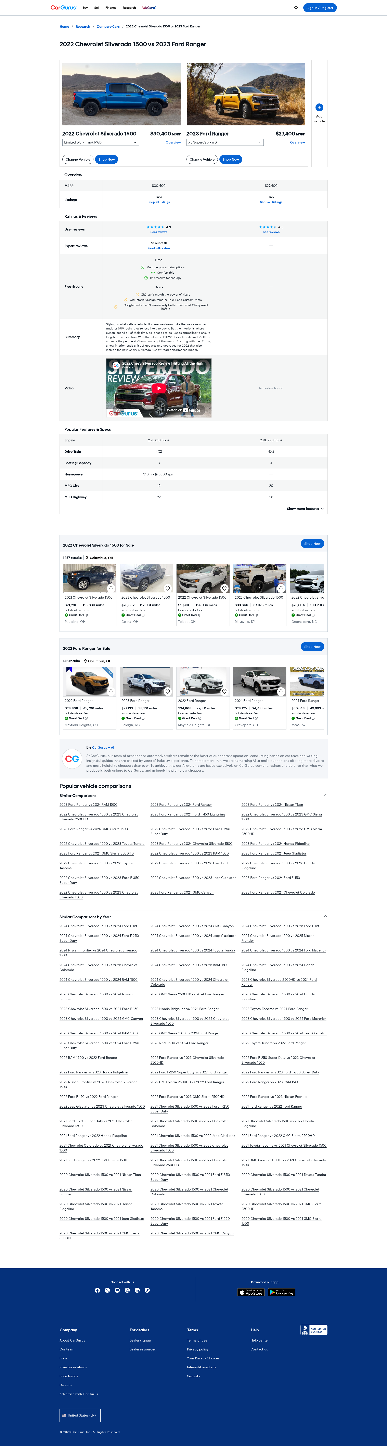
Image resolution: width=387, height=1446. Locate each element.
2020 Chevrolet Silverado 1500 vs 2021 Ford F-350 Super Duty (190, 1177)
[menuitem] (85, 7)
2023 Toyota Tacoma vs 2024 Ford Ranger (275, 1009)
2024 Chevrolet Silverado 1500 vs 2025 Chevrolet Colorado (99, 967)
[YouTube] (117, 1292)
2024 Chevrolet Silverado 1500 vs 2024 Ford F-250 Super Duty (99, 938)
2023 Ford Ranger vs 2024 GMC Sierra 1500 (94, 829)
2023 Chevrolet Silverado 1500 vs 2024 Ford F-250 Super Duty (99, 1045)
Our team (67, 1349)
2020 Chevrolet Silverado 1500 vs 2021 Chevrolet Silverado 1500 (280, 1191)
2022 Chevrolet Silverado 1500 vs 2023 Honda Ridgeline (278, 865)
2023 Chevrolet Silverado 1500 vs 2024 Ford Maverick (284, 1018)
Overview (173, 142)
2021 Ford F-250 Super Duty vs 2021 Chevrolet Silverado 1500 (96, 1123)
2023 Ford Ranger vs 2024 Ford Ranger (181, 804)
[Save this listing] (111, 588)
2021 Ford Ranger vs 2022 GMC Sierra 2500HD (278, 1135)
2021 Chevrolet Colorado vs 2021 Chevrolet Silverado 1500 (101, 1147)
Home (64, 26)
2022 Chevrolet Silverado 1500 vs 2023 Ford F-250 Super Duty (190, 831)
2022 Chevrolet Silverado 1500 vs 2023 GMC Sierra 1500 (282, 816)
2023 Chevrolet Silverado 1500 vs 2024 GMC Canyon (101, 1018)
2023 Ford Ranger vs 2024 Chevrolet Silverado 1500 (192, 843)
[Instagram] (127, 1292)
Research (83, 26)
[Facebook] (97, 1292)
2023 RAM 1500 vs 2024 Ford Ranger (180, 1043)
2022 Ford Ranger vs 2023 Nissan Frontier (275, 1096)
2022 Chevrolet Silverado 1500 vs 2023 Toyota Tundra (102, 843)
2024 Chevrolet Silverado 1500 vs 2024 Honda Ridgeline (278, 967)
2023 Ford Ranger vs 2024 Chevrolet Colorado (278, 892)
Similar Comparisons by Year (85, 916)
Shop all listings (159, 202)
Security (193, 1376)
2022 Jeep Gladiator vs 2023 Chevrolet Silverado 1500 (102, 1106)
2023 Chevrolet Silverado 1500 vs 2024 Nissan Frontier (96, 996)
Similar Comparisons (78, 795)
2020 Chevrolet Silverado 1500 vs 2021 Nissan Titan (100, 1174)
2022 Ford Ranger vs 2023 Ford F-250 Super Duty (280, 1072)
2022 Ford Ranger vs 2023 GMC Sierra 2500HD (187, 1096)
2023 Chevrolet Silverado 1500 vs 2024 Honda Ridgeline (278, 996)
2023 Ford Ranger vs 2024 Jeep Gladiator (274, 853)
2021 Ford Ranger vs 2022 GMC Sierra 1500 (93, 1160)
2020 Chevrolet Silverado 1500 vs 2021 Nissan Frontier (96, 1191)
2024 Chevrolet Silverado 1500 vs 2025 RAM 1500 (190, 965)
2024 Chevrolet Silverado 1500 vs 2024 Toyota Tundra (193, 950)
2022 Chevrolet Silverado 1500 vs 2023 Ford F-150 (190, 863)
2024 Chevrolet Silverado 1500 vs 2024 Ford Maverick (284, 950)
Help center (259, 1340)
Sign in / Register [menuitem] (320, 8)
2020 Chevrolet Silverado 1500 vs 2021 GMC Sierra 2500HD (282, 1206)
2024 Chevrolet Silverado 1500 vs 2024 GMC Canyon (192, 926)
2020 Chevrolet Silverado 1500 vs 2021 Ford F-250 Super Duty (190, 1221)
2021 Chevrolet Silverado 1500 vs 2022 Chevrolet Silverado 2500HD (189, 1162)
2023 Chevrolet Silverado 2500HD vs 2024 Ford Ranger (279, 981)
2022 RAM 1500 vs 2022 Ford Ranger (88, 1057)
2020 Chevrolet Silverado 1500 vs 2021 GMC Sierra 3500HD (100, 1235)
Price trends (69, 1376)
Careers (66, 1385)
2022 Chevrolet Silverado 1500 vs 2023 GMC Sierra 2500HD (282, 831)
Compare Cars (108, 26)
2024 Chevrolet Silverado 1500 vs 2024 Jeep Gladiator (193, 935)
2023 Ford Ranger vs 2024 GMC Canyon (182, 892)
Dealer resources (142, 1349)
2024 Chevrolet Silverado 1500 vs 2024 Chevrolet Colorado (190, 981)
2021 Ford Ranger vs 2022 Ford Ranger (272, 1106)
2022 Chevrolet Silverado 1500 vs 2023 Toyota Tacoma (96, 865)
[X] (107, 1292)
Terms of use (197, 1340)
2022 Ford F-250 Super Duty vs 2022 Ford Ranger (189, 1072)
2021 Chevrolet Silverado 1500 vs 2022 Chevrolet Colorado (189, 1123)
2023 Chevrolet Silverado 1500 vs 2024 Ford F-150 (99, 1009)
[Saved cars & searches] (296, 7)
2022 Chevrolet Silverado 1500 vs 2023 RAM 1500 (190, 853)
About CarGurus (72, 1340)
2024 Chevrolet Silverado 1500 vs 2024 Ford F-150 (99, 926)
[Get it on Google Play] (281, 1292)
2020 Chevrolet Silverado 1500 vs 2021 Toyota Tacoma (187, 1206)
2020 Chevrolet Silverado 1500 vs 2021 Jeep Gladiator (102, 1218)
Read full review (159, 248)
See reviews (159, 232)
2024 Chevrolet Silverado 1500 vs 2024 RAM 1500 (99, 979)
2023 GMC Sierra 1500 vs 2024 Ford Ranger (185, 1033)
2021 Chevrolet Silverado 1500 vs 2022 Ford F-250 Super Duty (190, 1108)
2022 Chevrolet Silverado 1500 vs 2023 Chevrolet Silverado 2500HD (99, 816)
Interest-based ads (201, 1367)
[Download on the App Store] (251, 1292)
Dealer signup (140, 1340)
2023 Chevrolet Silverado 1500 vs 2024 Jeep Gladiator (284, 1033)
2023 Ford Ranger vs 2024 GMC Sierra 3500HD (97, 853)
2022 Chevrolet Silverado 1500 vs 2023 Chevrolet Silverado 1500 (99, 894)
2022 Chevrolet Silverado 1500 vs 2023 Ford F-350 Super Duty (100, 880)
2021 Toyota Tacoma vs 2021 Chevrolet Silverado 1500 (284, 1145)
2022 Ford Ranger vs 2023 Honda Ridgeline (94, 1072)
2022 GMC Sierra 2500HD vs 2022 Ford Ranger (187, 1082)
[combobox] (80, 1415)
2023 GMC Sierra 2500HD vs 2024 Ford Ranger (187, 994)
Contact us (259, 1349)
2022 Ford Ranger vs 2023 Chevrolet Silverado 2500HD (187, 1060)
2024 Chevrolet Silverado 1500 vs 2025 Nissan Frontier (278, 938)
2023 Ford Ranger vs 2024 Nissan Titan (272, 804)
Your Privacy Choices (203, 1358)
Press (64, 1358)
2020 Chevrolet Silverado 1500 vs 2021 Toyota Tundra (284, 1174)
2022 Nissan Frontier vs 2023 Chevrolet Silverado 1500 (99, 1084)
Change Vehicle (78, 159)
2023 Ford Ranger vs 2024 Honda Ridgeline (276, 843)
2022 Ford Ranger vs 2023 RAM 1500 (271, 1082)
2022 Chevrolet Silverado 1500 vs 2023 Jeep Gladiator (193, 878)
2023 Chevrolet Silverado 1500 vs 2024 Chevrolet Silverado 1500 (190, 1021)
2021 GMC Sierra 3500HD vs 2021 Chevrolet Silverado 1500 (284, 1162)
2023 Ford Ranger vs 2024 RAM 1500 (89, 804)
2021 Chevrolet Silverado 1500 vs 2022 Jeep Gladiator (193, 1135)
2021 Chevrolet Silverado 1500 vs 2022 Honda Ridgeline (278, 1123)
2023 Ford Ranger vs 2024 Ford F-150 (271, 878)
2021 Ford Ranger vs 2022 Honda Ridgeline (93, 1135)
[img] (86, 615)
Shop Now (106, 159)
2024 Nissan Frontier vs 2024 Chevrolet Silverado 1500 (99, 952)
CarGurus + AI (103, 747)
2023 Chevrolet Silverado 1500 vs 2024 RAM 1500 (99, 1033)
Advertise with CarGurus (79, 1394)
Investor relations (73, 1367)
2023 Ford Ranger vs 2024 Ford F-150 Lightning (188, 814)
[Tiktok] (147, 1292)
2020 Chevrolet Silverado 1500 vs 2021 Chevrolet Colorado (189, 1191)
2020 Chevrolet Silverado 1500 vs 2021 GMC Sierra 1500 (282, 1221)
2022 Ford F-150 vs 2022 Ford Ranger (89, 1096)
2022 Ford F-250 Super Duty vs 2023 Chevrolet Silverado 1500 (278, 1060)
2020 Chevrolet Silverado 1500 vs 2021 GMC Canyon (192, 1233)
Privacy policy (198, 1349)
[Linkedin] (137, 1292)
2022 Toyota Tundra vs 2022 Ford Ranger (274, 1043)
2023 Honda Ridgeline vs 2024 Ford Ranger (185, 1009)
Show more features (303, 508)
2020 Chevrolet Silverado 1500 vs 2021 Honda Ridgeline (96, 1206)
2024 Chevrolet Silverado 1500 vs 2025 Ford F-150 (281, 926)
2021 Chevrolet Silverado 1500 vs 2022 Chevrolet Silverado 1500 (189, 1147)
